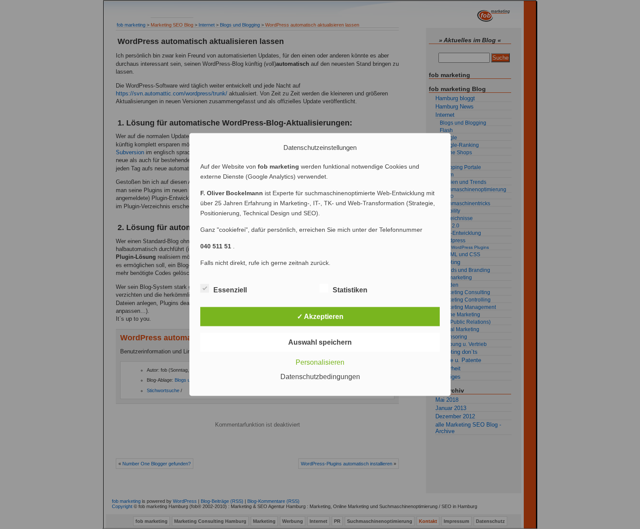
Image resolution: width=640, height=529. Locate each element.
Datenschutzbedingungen (320, 376)
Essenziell (230, 290)
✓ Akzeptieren (320, 316)
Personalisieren (320, 362)
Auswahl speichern (320, 342)
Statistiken (350, 290)
